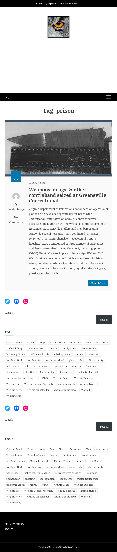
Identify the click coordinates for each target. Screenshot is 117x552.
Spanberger (66, 372)
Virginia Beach (61, 377)
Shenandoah (13, 372)
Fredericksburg (14, 348)
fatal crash (102, 342)
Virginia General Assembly (38, 383)
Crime (30, 342)
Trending (41, 182)
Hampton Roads (36, 348)
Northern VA (34, 360)
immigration (69, 348)
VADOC (45, 377)
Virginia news (14, 389)
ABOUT (9, 529)
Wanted (85, 389)
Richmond (91, 366)
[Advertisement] (58, 70)
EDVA (88, 342)
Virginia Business (83, 377)
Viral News (60, 547)
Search (9, 312)
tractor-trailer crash (88, 372)
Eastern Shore (57, 342)
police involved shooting (68, 366)
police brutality (95, 360)
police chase (13, 366)
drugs (42, 342)
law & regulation (15, 354)
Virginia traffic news (65, 389)
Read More (98, 283)
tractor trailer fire (15, 377)
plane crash (75, 360)
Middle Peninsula (39, 354)
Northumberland (55, 360)
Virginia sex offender (38, 389)
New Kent (94, 354)
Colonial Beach (14, 342)
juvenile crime (89, 348)
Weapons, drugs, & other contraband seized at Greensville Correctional (67, 195)
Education (75, 342)
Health (53, 348)
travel (33, 377)
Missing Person (62, 354)
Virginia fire (13, 383)
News (33, 182)
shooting (30, 372)
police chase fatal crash (37, 366)
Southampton (47, 372)
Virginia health (66, 383)
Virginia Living (88, 383)
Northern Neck (14, 360)
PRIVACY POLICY (14, 524)
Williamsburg (13, 395)
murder (80, 354)
